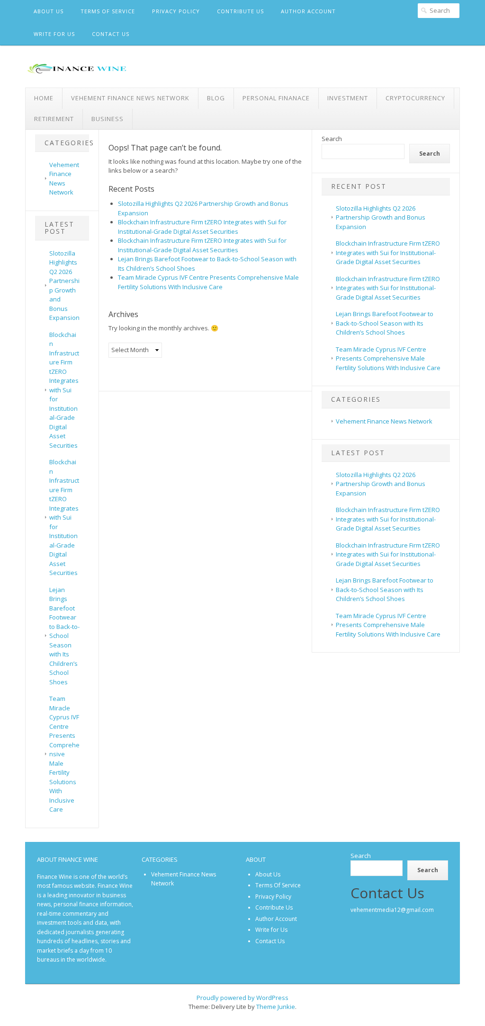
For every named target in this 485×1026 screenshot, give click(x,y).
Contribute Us (240, 11)
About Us (48, 11)
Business (107, 119)
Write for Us (54, 33)
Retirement (54, 119)
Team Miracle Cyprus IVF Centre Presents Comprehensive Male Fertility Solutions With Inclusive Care (64, 754)
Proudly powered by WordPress (242, 997)
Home (44, 98)
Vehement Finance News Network (130, 98)
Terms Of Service (108, 11)
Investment (347, 98)
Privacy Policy (176, 11)
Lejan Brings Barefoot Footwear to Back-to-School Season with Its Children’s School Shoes (64, 635)
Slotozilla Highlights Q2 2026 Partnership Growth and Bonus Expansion (380, 217)
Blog (216, 98)
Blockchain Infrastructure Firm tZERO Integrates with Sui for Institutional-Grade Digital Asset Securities (64, 390)
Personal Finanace (276, 98)
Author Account (308, 11)
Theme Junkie (275, 1006)
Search (332, 138)
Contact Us (110, 33)
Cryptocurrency (415, 98)
